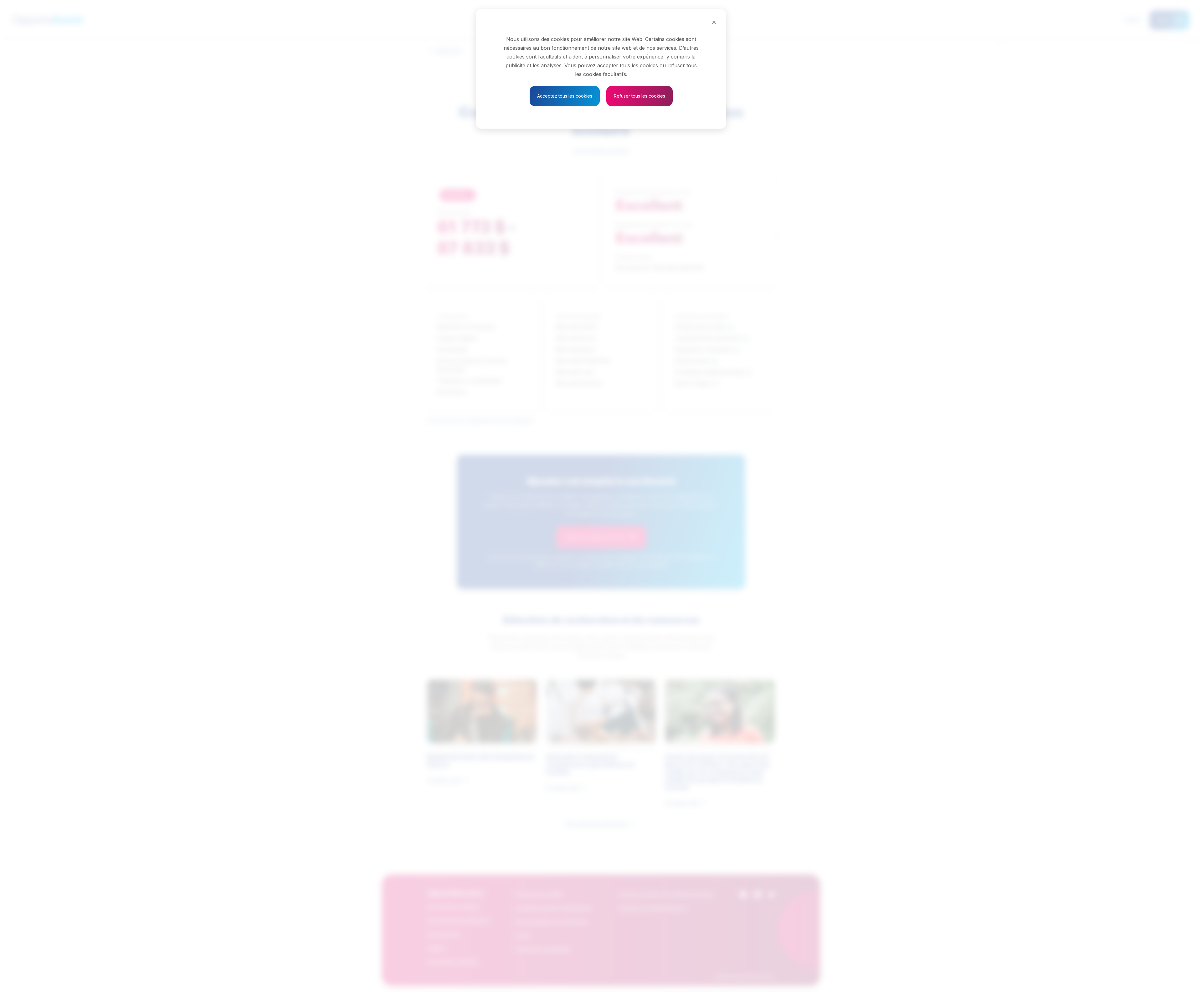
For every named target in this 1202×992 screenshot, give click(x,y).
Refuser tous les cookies (639, 96)
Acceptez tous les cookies (564, 96)
